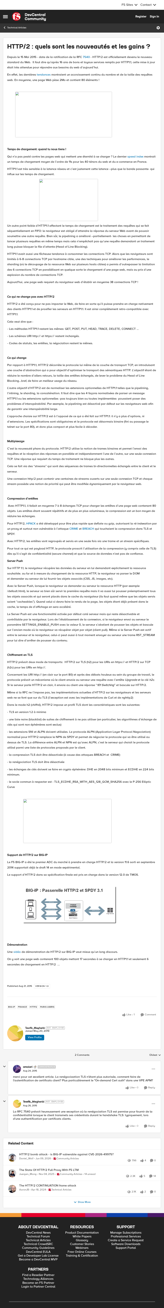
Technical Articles (16, 27)
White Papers (82, 1250)
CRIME (73, 528)
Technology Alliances (38, 1292)
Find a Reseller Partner (38, 1288)
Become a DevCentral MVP (38, 1273)
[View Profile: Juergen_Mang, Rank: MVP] (12, 1178)
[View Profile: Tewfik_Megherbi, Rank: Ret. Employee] (15, 1033)
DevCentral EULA (38, 1265)
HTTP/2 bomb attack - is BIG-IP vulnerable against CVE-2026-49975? (66, 1154)
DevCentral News (38, 1246)
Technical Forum (38, 1250)
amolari (27, 1067)
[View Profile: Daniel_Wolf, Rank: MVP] (12, 1158)
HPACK (31, 523)
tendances (44, 74)
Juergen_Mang (28, 1178)
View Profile (35, 1037)
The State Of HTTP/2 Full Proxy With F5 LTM (49, 1174)
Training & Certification (82, 1269)
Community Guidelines (38, 1261)
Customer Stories (82, 1257)
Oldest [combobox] (155, 1055)
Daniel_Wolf (26, 1158)
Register (140, 16)
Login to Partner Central (38, 1300)
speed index (135, 156)
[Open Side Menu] (5, 17)
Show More (84, 1215)
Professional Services (126, 1250)
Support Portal (126, 1261)
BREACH (88, 528)
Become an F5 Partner (38, 1296)
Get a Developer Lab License (38, 1269)
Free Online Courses (82, 1265)
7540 (86, 57)
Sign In (154, 16)
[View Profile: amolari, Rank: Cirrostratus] (17, 1069)
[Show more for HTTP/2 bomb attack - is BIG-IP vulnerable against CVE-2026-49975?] (96, 1164)
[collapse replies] (4, 1066)
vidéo (17, 952)
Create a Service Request (126, 1253)
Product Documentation (82, 1246)
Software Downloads (125, 1257)
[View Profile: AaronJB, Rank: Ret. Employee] (12, 1198)
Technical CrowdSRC (38, 1257)
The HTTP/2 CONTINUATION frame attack (47, 1194)
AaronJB (24, 1198)
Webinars (81, 1261)
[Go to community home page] (29, 16)
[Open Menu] (158, 28)
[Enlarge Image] (90, 905)
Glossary (82, 1253)
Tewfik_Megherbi (35, 1028)
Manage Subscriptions (125, 1246)
